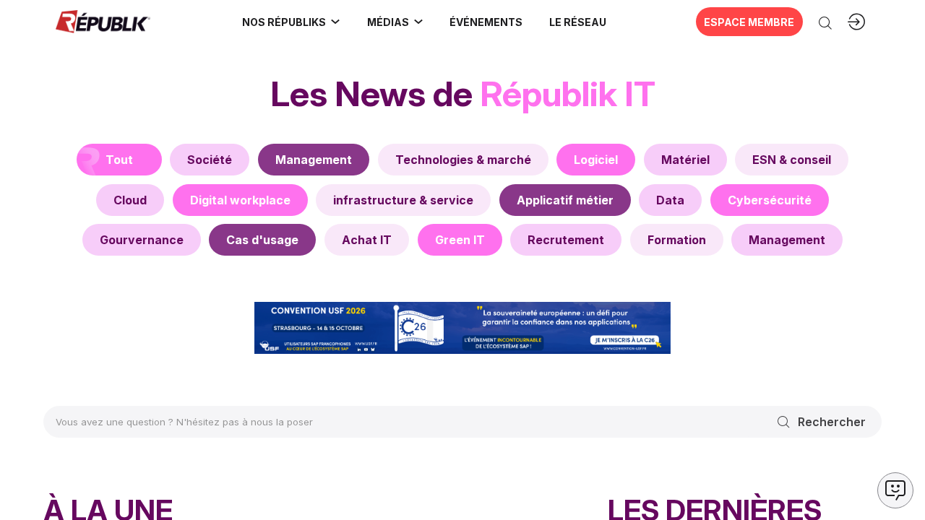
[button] (486, 21)
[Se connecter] (856, 21)
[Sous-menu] (335, 21)
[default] (209, 160)
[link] (291, 21)
